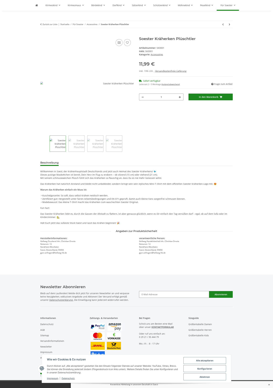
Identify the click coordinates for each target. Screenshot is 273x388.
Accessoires (157, 54)
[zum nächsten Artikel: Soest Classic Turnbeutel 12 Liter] (229, 24)
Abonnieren (221, 294)
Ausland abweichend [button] (170, 84)
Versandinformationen (52, 340)
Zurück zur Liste (49, 24)
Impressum (52, 378)
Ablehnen (205, 377)
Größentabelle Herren (200, 329)
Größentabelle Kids (198, 335)
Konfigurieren (204, 368)
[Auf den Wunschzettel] (127, 42)
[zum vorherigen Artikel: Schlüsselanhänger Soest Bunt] (223, 24)
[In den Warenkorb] (42, 35)
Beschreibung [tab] (49, 162)
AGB (42, 329)
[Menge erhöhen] (179, 97)
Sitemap (44, 335)
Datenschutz (68, 378)
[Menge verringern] (142, 97)
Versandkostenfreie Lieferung (170, 71)
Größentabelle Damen (200, 324)
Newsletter (46, 346)
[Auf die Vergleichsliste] (119, 42)
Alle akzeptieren (204, 360)
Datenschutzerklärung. (61, 299)
